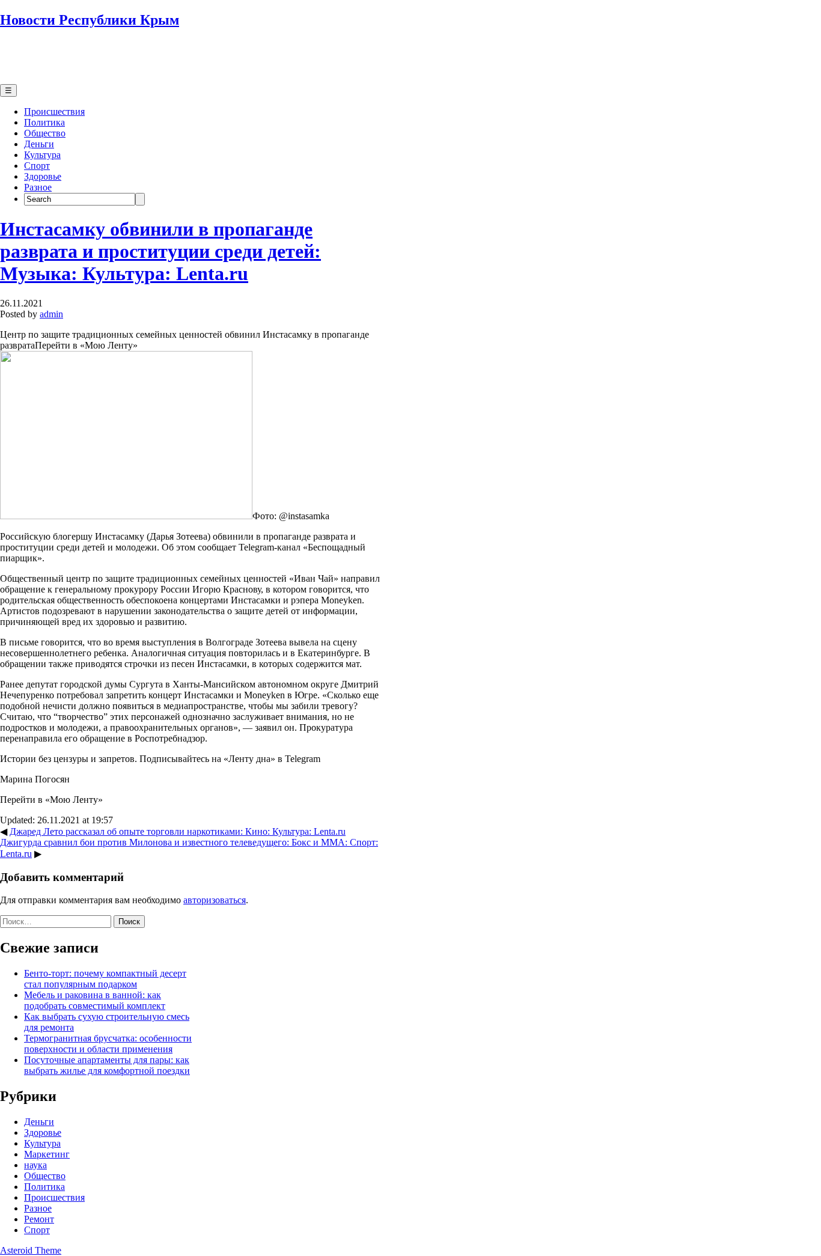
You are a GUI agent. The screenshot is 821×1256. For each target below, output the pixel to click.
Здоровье (42, 176)
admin (51, 314)
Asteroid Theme (30, 1250)
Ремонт (39, 1219)
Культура (42, 155)
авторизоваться (214, 900)
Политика (44, 122)
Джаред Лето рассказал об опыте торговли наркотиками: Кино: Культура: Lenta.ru (178, 831)
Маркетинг (47, 1154)
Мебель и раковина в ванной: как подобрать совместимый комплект (94, 1000)
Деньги (39, 144)
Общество (45, 133)
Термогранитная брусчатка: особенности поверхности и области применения (108, 1043)
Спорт (37, 165)
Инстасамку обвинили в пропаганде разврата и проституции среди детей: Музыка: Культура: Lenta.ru (160, 251)
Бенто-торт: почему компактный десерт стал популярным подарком (105, 978)
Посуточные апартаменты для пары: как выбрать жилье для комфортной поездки (107, 1065)
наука (35, 1165)
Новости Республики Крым (89, 20)
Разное (38, 187)
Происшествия (54, 111)
